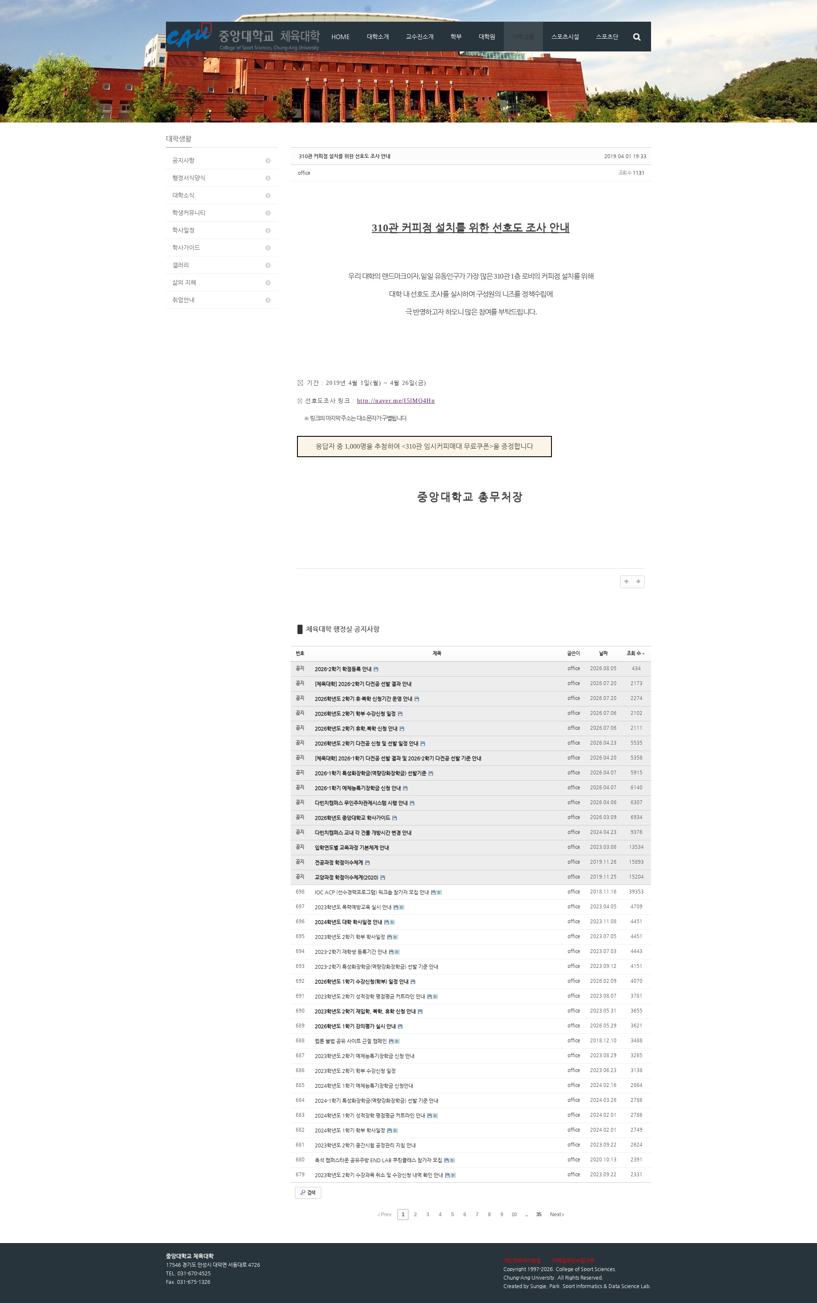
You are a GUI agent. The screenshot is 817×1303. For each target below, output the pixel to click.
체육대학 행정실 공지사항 (343, 629)
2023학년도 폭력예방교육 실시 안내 (354, 907)
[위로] (626, 582)
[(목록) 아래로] (638, 582)
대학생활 (523, 36)
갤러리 (180, 265)
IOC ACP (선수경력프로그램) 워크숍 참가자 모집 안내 (372, 892)
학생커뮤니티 (189, 212)
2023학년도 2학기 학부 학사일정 (350, 937)
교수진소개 (420, 36)
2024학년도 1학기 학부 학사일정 (350, 1130)
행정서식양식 (189, 177)
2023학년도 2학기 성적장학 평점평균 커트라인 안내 (370, 996)
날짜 (603, 653)
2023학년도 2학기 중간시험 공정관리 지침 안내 (365, 1145)
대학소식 (183, 195)
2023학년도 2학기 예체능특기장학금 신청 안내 (364, 1056)
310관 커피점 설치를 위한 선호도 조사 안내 (344, 156)
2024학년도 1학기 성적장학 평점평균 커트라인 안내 (370, 1115)
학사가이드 (186, 247)
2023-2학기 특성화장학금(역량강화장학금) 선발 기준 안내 (376, 967)
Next (556, 1215)
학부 (456, 36)
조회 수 (634, 653)
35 (538, 1215)
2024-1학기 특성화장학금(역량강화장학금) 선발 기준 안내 (376, 1101)
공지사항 (183, 160)
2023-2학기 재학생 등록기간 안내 (351, 952)
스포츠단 (607, 36)
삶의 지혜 (184, 282)
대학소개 (378, 36)
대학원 (487, 36)
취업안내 (183, 299)
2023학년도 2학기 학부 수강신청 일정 (355, 1071)
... (526, 1215)
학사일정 (183, 230)
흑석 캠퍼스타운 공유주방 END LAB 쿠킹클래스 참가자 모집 (379, 1160)
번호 (300, 653)
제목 (437, 653)
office (304, 173)
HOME (340, 36)
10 (514, 1215)
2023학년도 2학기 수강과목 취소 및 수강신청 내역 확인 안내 (379, 1175)
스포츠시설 (565, 36)
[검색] (636, 36)
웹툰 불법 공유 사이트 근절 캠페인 (351, 1041)
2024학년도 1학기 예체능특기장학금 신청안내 (364, 1086)
